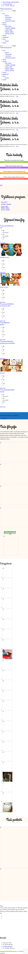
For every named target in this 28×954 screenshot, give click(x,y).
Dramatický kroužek (4, 257)
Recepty (7, 41)
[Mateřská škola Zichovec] (6, 8)
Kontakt (4, 42)
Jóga (1, 227)
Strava (4, 39)
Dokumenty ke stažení (10, 21)
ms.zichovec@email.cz (7, 4)
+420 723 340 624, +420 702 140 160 (11, 2)
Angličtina (2, 324)
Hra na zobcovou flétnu (5, 305)
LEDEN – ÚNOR (8, 30)
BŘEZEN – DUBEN (9, 31)
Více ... (17, 96)
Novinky (4, 22)
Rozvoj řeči (2, 373)
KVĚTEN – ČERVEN (9, 33)
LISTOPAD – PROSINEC (10, 28)
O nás (4, 13)
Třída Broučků (8, 17)
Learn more (4, 418)
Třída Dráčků (8, 19)
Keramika (2, 391)
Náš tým (7, 15)
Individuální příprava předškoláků (7, 343)
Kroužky (4, 35)
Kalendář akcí (6, 37)
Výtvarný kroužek (4, 287)
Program (5, 24)
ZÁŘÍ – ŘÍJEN (8, 26)
